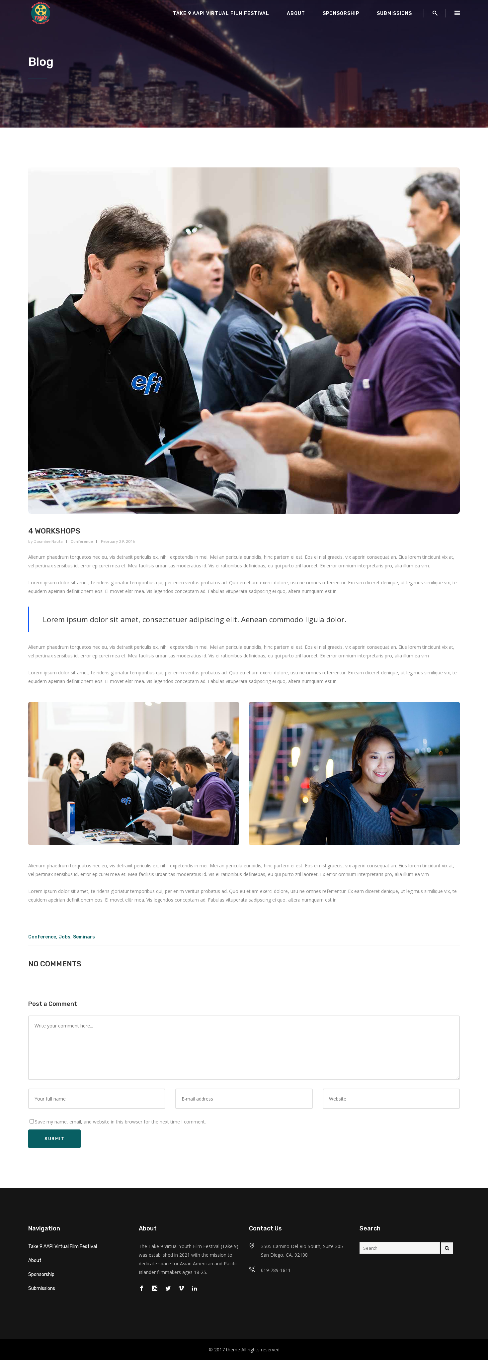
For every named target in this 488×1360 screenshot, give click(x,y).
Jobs (64, 937)
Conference (82, 541)
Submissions (41, 1288)
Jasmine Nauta (48, 541)
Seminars (84, 937)
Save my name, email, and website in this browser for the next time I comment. (120, 1121)
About (34, 1260)
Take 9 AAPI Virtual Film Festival (62, 1246)
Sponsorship (41, 1274)
